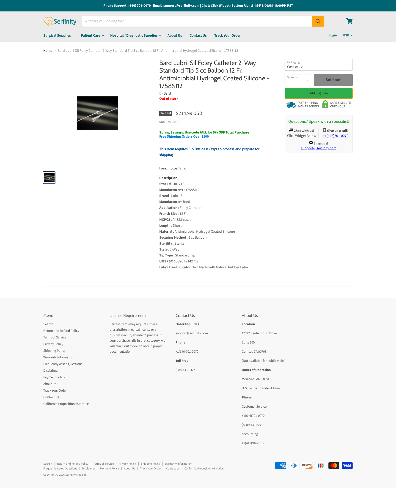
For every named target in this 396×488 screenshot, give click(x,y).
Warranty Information (58, 357)
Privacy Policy (53, 344)
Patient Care (91, 35)
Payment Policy (54, 377)
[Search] (318, 21)
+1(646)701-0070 (187, 351)
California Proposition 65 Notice (66, 403)
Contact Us (198, 35)
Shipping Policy (54, 350)
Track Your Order (227, 35)
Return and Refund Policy (61, 330)
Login (333, 35)
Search (48, 324)
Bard (167, 93)
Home (47, 51)
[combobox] (197, 21)
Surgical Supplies (57, 35)
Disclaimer (50, 370)
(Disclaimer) (187, 220)
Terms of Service (54, 337)
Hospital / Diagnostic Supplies (134, 35)
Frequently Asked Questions (62, 364)
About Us (175, 35)
